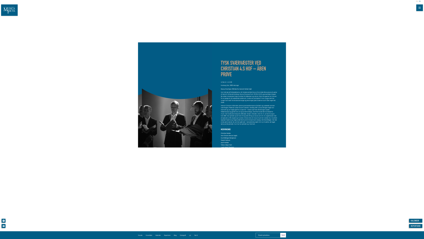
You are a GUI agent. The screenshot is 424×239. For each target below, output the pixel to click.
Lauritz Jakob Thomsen (227, 147)
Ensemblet (149, 235)
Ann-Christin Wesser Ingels (229, 135)
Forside (140, 235)
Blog (175, 235)
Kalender (158, 235)
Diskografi (183, 235)
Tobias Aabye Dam (226, 145)
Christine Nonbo (226, 133)
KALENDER (415, 221)
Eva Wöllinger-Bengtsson (228, 138)
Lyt (190, 235)
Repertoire (167, 235)
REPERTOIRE (416, 226)
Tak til (196, 235)
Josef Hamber (225, 142)
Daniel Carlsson (225, 140)
